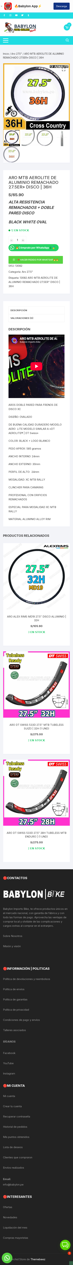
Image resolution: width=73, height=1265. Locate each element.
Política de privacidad (16, 1009)
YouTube (8, 1063)
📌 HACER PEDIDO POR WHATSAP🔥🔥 (37, 259)
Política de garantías (15, 999)
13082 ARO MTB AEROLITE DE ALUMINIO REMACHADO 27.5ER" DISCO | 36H (34, 282)
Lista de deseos (13, 1147)
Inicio (6, 53)
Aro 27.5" (16, 53)
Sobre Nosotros (12, 936)
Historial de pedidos (15, 1126)
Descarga (61, 6)
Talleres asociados (14, 1030)
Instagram (9, 1073)
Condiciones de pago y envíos (21, 1020)
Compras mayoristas (15, 1237)
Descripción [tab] (18, 310)
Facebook (9, 1053)
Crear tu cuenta (12, 1106)
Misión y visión (12, 946)
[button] (63, 69)
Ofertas (7, 1207)
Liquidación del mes (15, 1227)
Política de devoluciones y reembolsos (26, 979)
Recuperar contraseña (16, 1116)
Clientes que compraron (17, 1157)
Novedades (10, 1217)
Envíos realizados (13, 1167)
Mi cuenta (9, 1096)
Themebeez (37, 1259)
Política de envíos (13, 989)
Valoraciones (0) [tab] (21, 318)
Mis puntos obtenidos (16, 1137)
